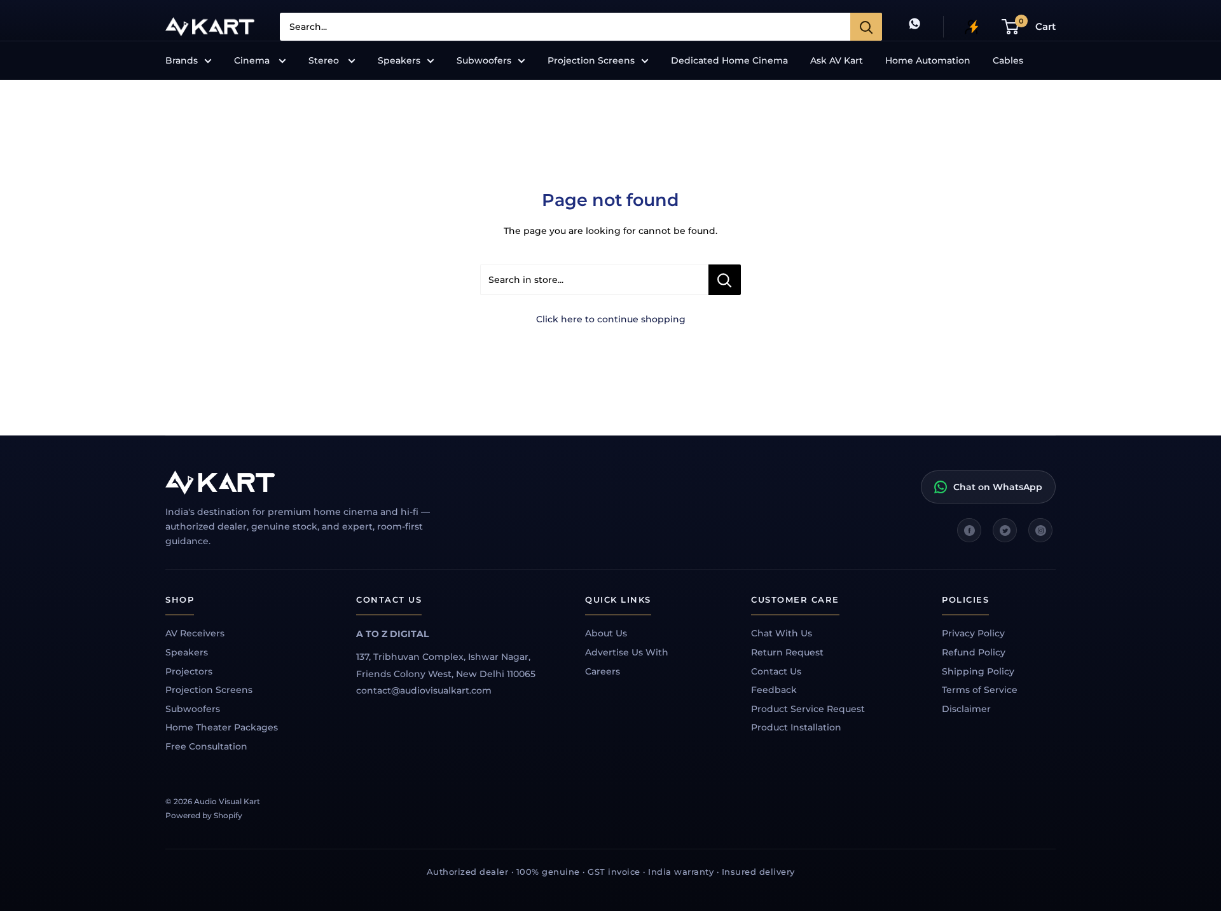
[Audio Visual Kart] (311, 482)
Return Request (787, 652)
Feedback (774, 689)
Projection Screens (591, 60)
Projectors (188, 671)
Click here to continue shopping (611, 319)
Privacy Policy (973, 633)
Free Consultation (206, 746)
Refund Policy (973, 652)
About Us (606, 633)
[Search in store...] (724, 279)
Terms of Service (980, 689)
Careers (602, 671)
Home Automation (927, 60)
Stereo (324, 60)
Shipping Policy (978, 671)
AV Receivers (194, 633)
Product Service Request (808, 709)
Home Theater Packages (221, 727)
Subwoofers (484, 60)
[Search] (866, 27)
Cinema (253, 60)
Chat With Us (781, 633)
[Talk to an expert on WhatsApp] (914, 26)
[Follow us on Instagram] (1040, 530)
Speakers (399, 60)
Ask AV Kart (836, 60)
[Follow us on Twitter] (1005, 530)
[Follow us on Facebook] (969, 530)
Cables (1008, 60)
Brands (181, 60)
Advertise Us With (626, 652)
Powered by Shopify (203, 815)
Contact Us (776, 671)
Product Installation (796, 727)
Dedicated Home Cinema (729, 60)
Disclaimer (966, 709)
